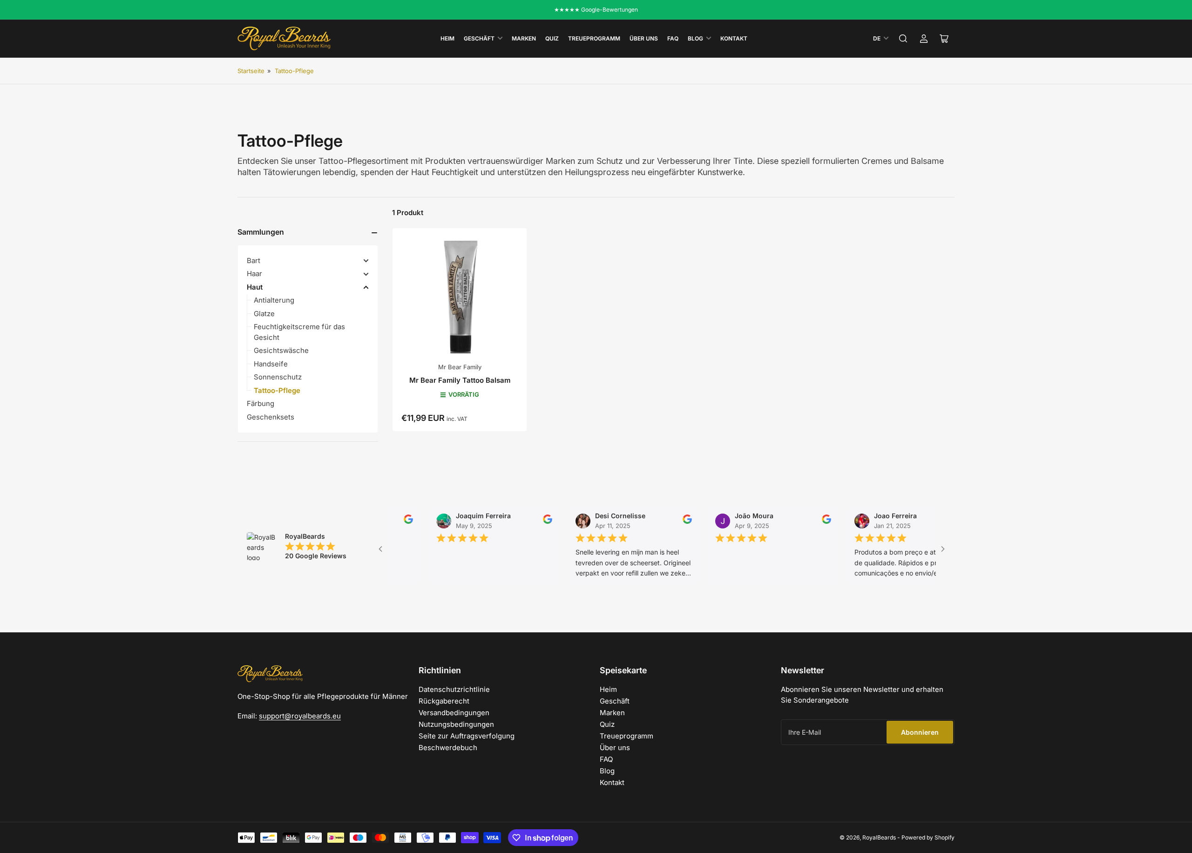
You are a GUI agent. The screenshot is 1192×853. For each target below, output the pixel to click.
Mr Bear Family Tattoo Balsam (459, 380)
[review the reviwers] (389, 522)
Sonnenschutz (278, 376)
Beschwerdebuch (448, 747)
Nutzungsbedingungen (456, 724)
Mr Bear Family (459, 367)
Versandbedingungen (454, 712)
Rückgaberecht (444, 701)
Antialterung (274, 300)
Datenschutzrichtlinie (454, 689)
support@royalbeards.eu (300, 715)
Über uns (644, 38)
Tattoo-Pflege (294, 70)
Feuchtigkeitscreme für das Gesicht (299, 332)
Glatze (264, 313)
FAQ (672, 38)
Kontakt (733, 38)
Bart (253, 260)
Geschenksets (270, 417)
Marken (524, 38)
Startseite (250, 70)
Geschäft (479, 38)
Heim (447, 38)
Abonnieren (920, 732)
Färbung (260, 403)
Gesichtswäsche (281, 350)
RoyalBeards (879, 837)
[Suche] (903, 38)
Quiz (552, 38)
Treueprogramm (594, 38)
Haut (255, 287)
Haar (254, 273)
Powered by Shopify (928, 837)
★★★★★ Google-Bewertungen (596, 9)
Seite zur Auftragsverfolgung (467, 735)
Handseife (271, 363)
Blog (695, 38)
